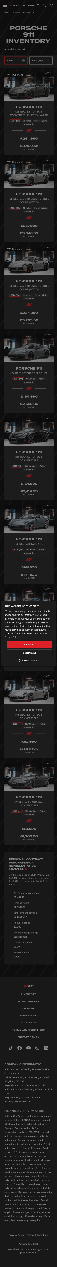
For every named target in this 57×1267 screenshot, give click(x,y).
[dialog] (28, 633)
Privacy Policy (12, 637)
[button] (28, 660)
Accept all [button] (29, 644)
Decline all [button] (29, 652)
